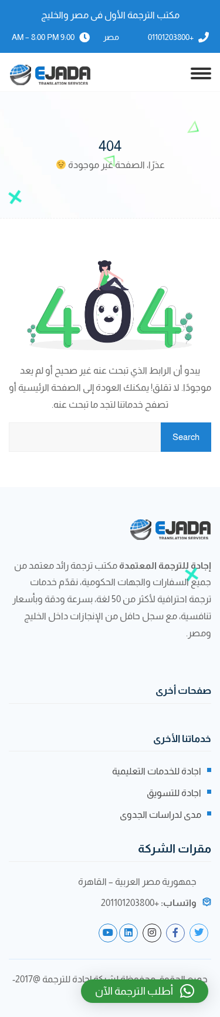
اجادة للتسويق (174, 793)
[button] (144, 991)
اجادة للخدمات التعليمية (156, 771)
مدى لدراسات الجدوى (160, 815)
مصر (111, 37)
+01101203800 (171, 37)
